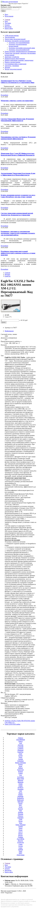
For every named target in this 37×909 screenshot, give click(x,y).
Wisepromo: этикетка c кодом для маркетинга (17, 100)
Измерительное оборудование (15, 58)
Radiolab (20, 796)
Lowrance (20, 777)
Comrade (20, 747)
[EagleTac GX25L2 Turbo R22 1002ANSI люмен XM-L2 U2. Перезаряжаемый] (11, 311)
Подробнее (4, 95)
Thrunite (20, 814)
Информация (9, 331)
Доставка (8, 23)
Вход (6, 14)
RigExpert (20, 800)
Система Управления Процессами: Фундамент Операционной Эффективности (17, 119)
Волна (20, 835)
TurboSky (20, 817)
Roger (20, 803)
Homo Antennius (20, 762)
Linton (20, 773)
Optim (20, 786)
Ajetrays (20, 738)
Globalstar (20, 761)
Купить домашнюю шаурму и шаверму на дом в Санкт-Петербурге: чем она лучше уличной (18, 196)
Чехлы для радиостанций (13, 69)
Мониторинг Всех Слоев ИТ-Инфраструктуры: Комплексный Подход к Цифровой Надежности (18, 154)
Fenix (20, 757)
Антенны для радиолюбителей (19, 50)
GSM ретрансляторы (12, 35)
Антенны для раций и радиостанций (17, 41)
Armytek (20, 745)
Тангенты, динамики (12, 65)
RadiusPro (20, 798)
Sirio (20, 810)
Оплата (7, 25)
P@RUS (20, 787)
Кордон (20, 841)
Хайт (20, 851)
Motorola (20, 782)
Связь (20, 844)
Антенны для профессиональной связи (22, 48)
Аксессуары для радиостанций (15, 39)
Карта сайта (9, 28)
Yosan (20, 830)
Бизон (20, 833)
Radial (20, 794)
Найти (3, 11)
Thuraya (20, 816)
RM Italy (20, 802)
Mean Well (20, 778)
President (20, 789)
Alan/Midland (20, 739)
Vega (20, 823)
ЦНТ (20, 853)
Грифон (20, 837)
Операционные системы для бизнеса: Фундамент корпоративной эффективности (18, 138)
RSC (20, 805)
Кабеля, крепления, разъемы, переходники (19, 60)
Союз (20, 848)
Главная (7, 19)
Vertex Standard (20, 825)
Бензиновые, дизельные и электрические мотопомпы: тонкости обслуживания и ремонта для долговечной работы (18, 233)
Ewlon (20, 755)
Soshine (20, 812)
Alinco (20, 741)
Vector (20, 821)
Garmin (20, 759)
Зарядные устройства (12, 57)
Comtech (20, 748)
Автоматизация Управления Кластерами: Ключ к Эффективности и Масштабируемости (18, 174)
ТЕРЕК (20, 849)
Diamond (20, 750)
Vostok (20, 826)
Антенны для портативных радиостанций (18, 45)
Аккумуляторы (10, 37)
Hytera (20, 764)
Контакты (8, 26)
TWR (20, 819)
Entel (20, 754)
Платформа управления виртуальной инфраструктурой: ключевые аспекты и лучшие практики (18, 253)
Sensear (20, 809)
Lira (20, 775)
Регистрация (9, 16)
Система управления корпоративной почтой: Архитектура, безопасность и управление (17, 214)
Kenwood (20, 770)
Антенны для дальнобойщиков (19, 42)
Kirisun (20, 771)
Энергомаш (20, 855)
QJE (20, 791)
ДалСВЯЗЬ (20, 839)
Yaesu (20, 828)
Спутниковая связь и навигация (15, 64)
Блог (6, 21)
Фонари (7, 67)
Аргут (20, 832)
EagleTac (8, 276)
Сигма (20, 846)
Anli (20, 743)
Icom (20, 766)
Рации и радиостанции (12, 62)
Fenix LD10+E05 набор (12, 724)
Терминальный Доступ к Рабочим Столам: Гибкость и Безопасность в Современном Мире (17, 81)
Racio (20, 793)
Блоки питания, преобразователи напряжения (20, 51)
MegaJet (20, 780)
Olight (20, 784)
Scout (20, 807)
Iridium (20, 768)
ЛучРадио (20, 842)
